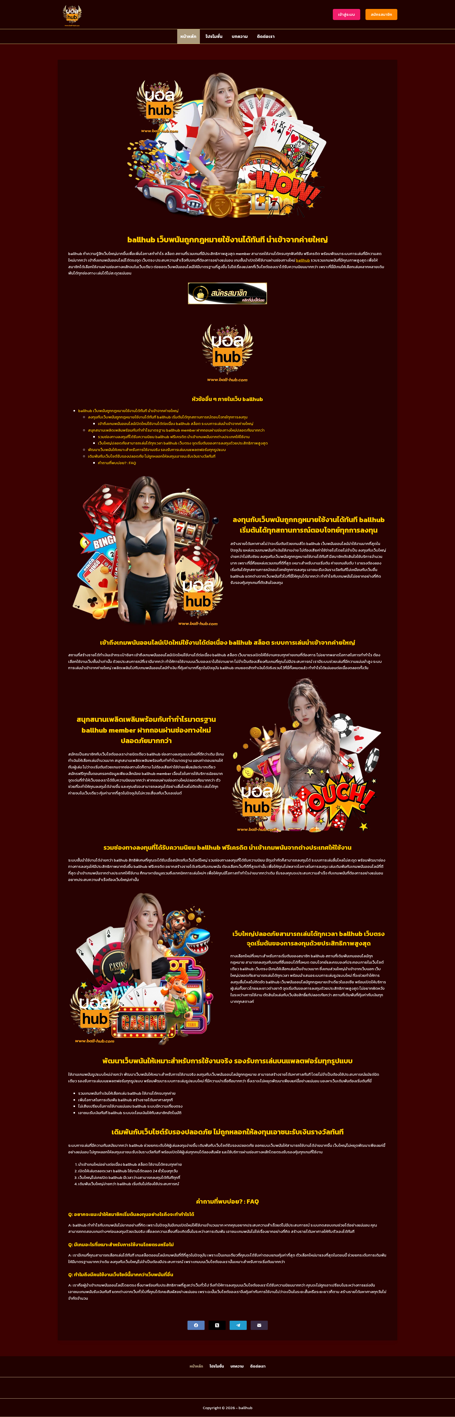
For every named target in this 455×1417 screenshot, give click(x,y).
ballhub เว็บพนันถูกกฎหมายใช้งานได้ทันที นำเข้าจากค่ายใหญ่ (128, 411)
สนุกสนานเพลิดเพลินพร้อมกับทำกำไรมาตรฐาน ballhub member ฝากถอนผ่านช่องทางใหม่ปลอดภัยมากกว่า (176, 430)
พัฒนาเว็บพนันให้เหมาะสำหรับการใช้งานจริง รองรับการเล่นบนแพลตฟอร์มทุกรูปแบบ (157, 450)
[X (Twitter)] (217, 1325)
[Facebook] (196, 1325)
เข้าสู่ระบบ (346, 14)
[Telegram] (238, 1325)
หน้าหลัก (188, 36)
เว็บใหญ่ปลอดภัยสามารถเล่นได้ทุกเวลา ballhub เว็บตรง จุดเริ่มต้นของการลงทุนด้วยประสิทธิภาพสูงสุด (183, 443)
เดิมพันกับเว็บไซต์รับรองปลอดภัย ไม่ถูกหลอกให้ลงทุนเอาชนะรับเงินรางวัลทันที (151, 456)
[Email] (259, 1325)
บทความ (240, 36)
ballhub (303, 260)
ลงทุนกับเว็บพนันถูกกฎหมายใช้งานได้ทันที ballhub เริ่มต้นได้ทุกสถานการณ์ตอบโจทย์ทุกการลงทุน (168, 417)
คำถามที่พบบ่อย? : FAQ (117, 463)
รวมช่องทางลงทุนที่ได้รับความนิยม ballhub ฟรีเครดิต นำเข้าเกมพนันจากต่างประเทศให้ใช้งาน (174, 437)
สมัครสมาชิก (381, 14)
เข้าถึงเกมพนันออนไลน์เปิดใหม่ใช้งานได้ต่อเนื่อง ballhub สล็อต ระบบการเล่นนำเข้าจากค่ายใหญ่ (175, 423)
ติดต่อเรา (266, 36)
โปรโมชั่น (214, 36)
